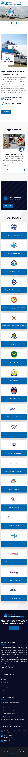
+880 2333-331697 (8, 737)
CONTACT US (8, 205)
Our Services (6, 685)
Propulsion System (8, 705)
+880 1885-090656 (15, 200)
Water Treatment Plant (9, 713)
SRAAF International (10, 749)
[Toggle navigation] (26, 3)
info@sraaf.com (7, 740)
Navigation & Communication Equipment (13, 719)
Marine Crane (6, 716)
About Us (5, 682)
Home (4, 679)
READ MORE (5, 169)
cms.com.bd (16, 751)
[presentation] (12, 23)
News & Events (7, 688)
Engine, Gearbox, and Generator (11, 702)
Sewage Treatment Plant (9, 710)
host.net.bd (14, 753)
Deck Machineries (7, 708)
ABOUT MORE (6, 111)
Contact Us (6, 690)
